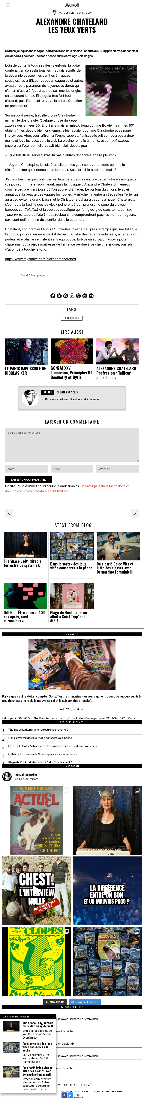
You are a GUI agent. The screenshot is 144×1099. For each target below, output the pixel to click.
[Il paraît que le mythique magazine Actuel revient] (36, 820)
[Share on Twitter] (70, 1097)
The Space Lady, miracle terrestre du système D (22, 563)
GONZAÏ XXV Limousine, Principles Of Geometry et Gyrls (71, 372)
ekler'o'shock (72, 318)
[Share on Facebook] (64, 1097)
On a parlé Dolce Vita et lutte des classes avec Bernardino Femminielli (115, 568)
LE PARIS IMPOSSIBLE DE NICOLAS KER (25, 370)
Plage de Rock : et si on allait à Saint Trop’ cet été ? (68, 617)
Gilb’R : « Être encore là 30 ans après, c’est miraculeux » (24, 617)
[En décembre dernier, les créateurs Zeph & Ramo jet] (107, 961)
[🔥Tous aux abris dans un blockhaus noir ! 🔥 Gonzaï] (36, 961)
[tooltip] (52, 295)
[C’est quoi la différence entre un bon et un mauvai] (107, 890)
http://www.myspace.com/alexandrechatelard (40, 259)
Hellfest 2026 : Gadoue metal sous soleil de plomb (42, 1043)
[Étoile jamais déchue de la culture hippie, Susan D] (107, 820)
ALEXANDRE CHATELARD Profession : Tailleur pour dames (116, 373)
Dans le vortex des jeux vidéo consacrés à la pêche (71, 566)
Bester (69, 12)
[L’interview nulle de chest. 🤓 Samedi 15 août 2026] (36, 890)
